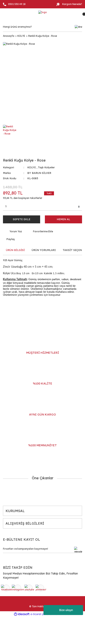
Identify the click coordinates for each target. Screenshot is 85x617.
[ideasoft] (22, 614)
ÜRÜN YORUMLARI (44, 250)
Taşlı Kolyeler (46, 167)
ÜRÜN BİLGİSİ (15, 250)
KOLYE (31, 167)
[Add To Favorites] (40, 231)
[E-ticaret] (42, 614)
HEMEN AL (63, 219)
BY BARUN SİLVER (39, 172)
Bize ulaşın (66, 610)
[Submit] (78, 550)
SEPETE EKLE (21, 219)
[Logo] (42, 12)
